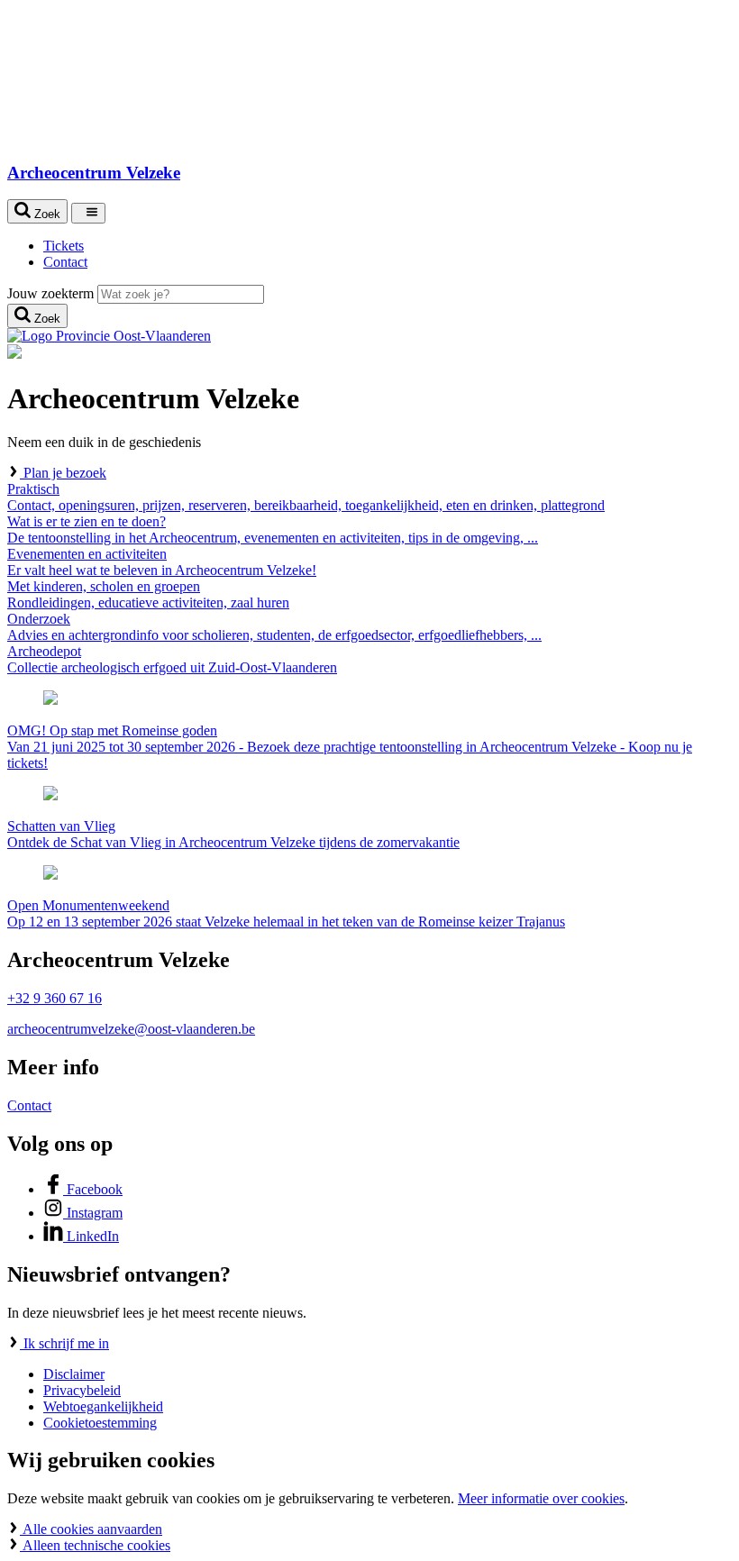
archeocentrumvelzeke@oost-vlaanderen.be (131, 1028)
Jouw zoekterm (50, 293)
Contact (29, 1105)
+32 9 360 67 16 (54, 998)
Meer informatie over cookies (541, 1498)
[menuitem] (387, 246)
